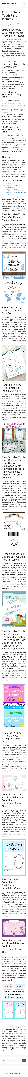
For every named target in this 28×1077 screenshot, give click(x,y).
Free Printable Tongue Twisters (14, 189)
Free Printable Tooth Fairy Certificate (16, 191)
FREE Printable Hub (10, 3)
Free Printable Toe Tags (12, 183)
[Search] (24, 1060)
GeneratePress (14, 1074)
